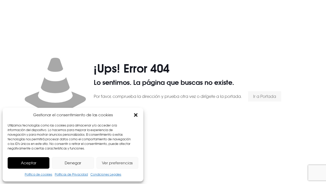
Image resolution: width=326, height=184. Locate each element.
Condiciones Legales (105, 174)
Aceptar (28, 162)
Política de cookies (38, 174)
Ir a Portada (264, 96)
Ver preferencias (117, 162)
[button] (135, 115)
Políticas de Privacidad (71, 174)
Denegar (73, 162)
